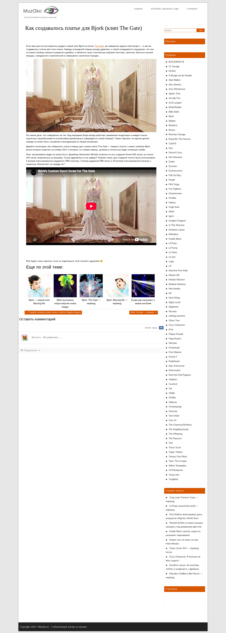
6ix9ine (172, 71)
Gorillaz (172, 198)
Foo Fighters (175, 188)
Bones (172, 130)
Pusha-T (173, 356)
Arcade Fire (174, 98)
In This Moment (176, 225)
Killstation (173, 234)
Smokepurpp (175, 406)
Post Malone (175, 352)
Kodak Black (175, 238)
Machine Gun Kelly (178, 270)
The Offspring (175, 433)
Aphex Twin (174, 93)
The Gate (99, 46)
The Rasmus (175, 438)
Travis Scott (175, 447)
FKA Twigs (174, 184)
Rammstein (174, 370)
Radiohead (174, 361)
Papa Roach (175, 338)
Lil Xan (172, 257)
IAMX (171, 211)
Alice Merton (175, 84)
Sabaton (173, 379)
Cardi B (172, 143)
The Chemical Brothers (180, 424)
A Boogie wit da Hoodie (180, 75)
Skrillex (172, 397)
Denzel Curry (175, 152)
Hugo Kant (174, 207)
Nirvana (172, 311)
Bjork (171, 116)
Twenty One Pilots (178, 456)
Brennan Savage (177, 134)
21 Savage (174, 66)
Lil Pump (173, 248)
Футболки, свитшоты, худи (164, 9)
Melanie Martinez (177, 284)
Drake (172, 161)
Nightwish (173, 306)
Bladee (172, 120)
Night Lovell (174, 302)
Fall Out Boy (175, 175)
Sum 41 (172, 420)
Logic (171, 261)
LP (170, 266)
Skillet (172, 393)
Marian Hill (174, 275)
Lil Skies (173, 252)
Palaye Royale (176, 334)
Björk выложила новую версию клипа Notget (65, 303)
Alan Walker (175, 80)
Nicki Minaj (174, 297)
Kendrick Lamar (177, 229)
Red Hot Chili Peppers (180, 375)
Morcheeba (174, 288)
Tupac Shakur (176, 452)
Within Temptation (177, 465)
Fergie (172, 179)
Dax (171, 148)
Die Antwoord (175, 157)
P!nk (171, 329)
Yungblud (173, 479)
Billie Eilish (174, 111)
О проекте (192, 9)
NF (170, 293)
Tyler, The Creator (178, 461)
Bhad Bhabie (175, 107)
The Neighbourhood (178, 429)
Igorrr (171, 216)
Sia (170, 388)
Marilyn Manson (177, 279)
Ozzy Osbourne (177, 325)
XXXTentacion (176, 470)
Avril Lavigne (175, 102)
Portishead (174, 347)
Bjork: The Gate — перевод (144, 312)
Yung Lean (174, 474)
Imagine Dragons (177, 220)
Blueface (173, 125)
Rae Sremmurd (176, 365)
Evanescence (175, 170)
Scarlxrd (173, 384)
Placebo (173, 343)
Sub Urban (174, 415)
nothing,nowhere (177, 316)
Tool (171, 443)
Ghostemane (175, 193)
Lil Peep (173, 243)
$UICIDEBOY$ (176, 61)
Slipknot (173, 402)
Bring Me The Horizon (180, 139)
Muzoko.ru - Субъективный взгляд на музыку (62, 626)
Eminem (173, 166)
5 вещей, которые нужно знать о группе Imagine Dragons (53, 312)
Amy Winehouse (177, 89)
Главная (138, 9)
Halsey (172, 202)
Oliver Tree (174, 320)
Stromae (173, 411)
